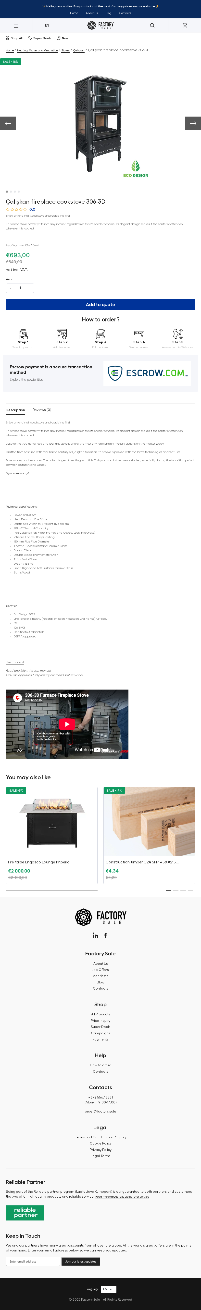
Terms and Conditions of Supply (100, 1137)
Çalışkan (79, 50)
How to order (100, 1065)
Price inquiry (100, 1021)
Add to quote (100, 304)
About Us (92, 13)
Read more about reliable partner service (122, 1196)
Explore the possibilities (26, 379)
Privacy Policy (101, 1150)
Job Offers (100, 970)
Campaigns (100, 1033)
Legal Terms (101, 1156)
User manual (15, 662)
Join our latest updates (80, 1261)
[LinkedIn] (95, 935)
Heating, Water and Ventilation (37, 50)
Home (74, 13)
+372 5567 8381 (100, 1097)
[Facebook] (105, 935)
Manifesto (100, 976)
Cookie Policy (101, 1143)
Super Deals (42, 38)
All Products (100, 1014)
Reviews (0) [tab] (42, 410)
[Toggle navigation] (16, 25)
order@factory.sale (100, 1111)
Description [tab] (15, 410)
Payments (100, 1039)
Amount (12, 279)
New (65, 38)
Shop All (17, 38)
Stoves (65, 50)
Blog (108, 13)
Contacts (125, 13)
